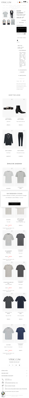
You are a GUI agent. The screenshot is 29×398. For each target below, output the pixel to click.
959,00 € (20, 125)
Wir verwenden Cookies (14, 193)
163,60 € (8, 350)
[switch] (3, 396)
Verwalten (21, 197)
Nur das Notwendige (15, 201)
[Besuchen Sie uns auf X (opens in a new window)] (9, 365)
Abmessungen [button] (22, 75)
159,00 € (20, 225)
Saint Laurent (20, 12)
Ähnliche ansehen (14, 164)
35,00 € (20, 256)
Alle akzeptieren (14, 203)
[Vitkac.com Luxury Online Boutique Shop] (6, 2)
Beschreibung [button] (22, 50)
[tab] (22, 50)
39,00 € (20, 287)
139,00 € (20, 319)
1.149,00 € (21, 156)
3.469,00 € (8, 156)
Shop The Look (14, 95)
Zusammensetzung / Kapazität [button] (22, 71)
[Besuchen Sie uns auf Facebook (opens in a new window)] (12, 365)
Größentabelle (20, 25)
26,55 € (8, 225)
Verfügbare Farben (21, 37)
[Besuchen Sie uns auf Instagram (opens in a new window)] (16, 365)
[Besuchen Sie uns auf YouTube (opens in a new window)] (19, 365)
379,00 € (8, 125)
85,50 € (8, 256)
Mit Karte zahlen (20, 33)
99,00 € (8, 319)
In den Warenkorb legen (20, 30)
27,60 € (8, 288)
